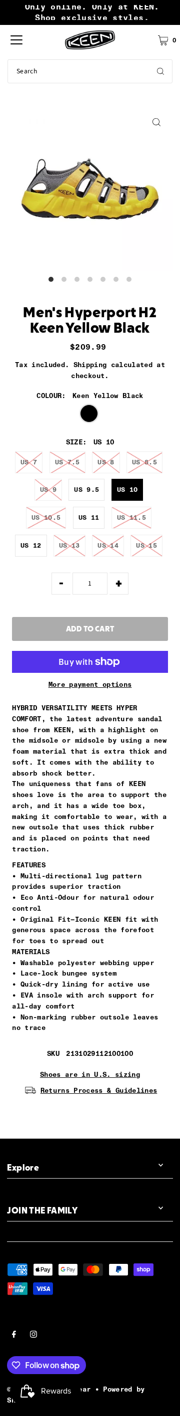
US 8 (106, 462)
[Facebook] (14, 1335)
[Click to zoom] (157, 122)
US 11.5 (131, 517)
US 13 (69, 545)
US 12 (31, 545)
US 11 (89, 517)
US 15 (146, 545)
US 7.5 (67, 462)
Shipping (90, 365)
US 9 (48, 489)
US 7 (28, 462)
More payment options (90, 684)
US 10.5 (46, 517)
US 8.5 (144, 462)
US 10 (127, 489)
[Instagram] (33, 1335)
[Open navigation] (16, 39)
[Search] (160, 71)
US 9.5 (86, 489)
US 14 (108, 545)
